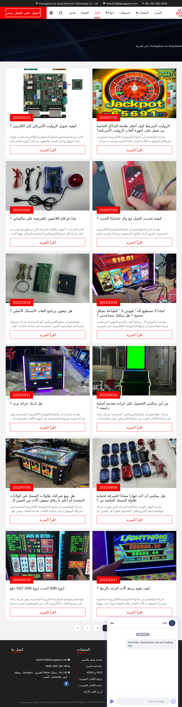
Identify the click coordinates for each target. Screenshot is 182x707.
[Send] (112, 701)
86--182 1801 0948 (156, 3)
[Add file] (173, 701)
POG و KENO (94, 672)
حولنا (111, 12)
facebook (66, 683)
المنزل (158, 12)
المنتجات (143, 12)
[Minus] (112, 623)
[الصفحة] (87, 628)
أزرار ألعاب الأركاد (93, 691)
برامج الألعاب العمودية (90, 678)
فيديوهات (124, 12)
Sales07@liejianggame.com (122, 3)
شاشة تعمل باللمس (91, 659)
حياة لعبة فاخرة (94, 666)
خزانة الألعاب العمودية (90, 685)
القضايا (85, 12)
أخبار (97, 12)
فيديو (73, 12)
